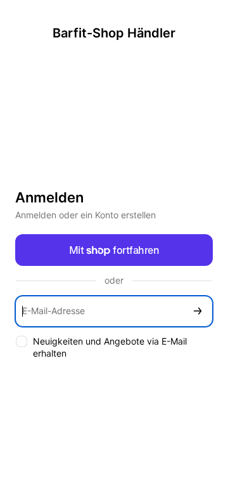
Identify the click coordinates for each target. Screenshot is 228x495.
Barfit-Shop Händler (114, 33)
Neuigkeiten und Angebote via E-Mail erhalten (110, 347)
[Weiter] (197, 311)
